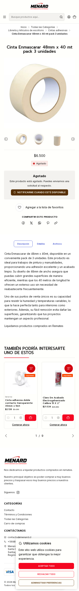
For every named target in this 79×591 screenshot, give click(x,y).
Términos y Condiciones (18, 514)
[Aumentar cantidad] (21, 418)
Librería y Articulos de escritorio (26, 30)
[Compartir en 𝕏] (31, 223)
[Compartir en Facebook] (23, 223)
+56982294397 (17, 541)
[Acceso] (68, 17)
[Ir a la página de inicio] (39, 6)
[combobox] (36, 17)
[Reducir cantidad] (8, 418)
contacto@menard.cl (19, 537)
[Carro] (74, 17)
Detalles (41, 244)
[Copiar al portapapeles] (56, 223)
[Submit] (61, 17)
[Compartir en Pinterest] (48, 223)
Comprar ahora (20, 424)
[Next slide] (72, 139)
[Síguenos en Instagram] (18, 492)
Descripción (23, 244)
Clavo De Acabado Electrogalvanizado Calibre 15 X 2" (54, 400)
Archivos (57, 244)
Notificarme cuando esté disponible (41, 192)
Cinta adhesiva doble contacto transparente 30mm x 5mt (19, 403)
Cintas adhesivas (57, 30)
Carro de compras (14, 523)
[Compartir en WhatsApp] (40, 223)
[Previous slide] (7, 139)
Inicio (24, 27)
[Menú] (4, 17)
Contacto (9, 510)
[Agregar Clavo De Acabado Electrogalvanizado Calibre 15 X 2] (68, 417)
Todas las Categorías (43, 27)
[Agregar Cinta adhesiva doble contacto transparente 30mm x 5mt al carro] (30, 417)
